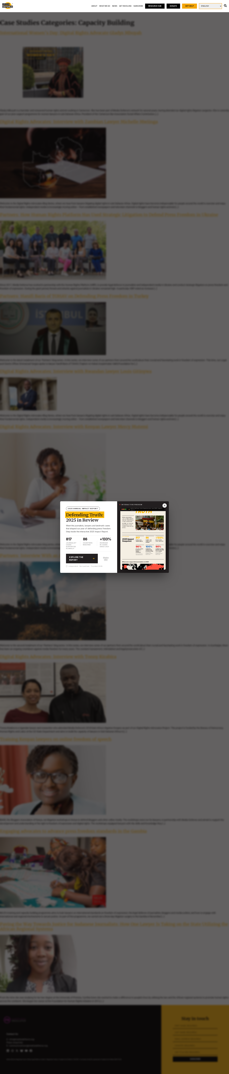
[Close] (164, 505)
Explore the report (76, 558)
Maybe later (106, 558)
